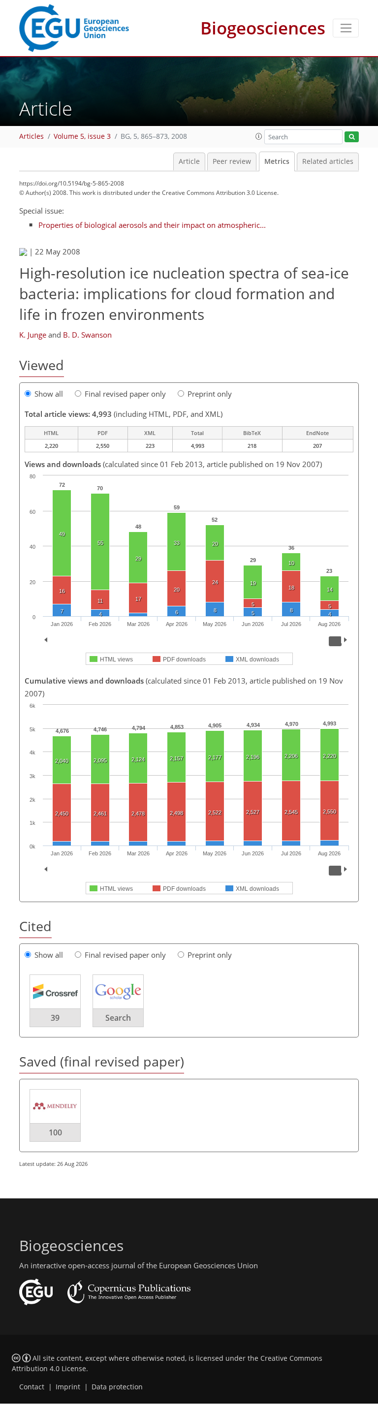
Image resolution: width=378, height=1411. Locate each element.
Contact (31, 1386)
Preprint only (210, 394)
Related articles (327, 161)
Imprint (68, 1386)
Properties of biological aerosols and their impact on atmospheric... (152, 225)
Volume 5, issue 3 (82, 136)
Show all (48, 394)
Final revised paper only (125, 394)
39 (55, 1017)
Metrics (276, 161)
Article (189, 161)
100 (55, 1132)
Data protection (117, 1386)
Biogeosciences (262, 27)
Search (118, 1017)
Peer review (232, 161)
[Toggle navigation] (346, 28)
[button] (258, 136)
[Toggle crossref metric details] (55, 991)
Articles (31, 136)
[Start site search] (352, 137)
